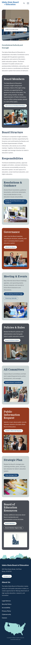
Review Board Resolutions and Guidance (14, 201)
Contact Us (6, 576)
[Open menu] (28, 3)
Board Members (10, 523)
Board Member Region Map (13, 528)
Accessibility (6, 608)
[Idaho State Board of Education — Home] (10, 3)
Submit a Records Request (13, 430)
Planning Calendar (11, 298)
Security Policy (6, 604)
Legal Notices (6, 601)
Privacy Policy (6, 611)
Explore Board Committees (13, 382)
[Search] (24, 3)
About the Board (10, 247)
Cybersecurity (6, 614)
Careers (4, 618)
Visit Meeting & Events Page (13, 294)
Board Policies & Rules (12, 340)
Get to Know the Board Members (15, 105)
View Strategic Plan (11, 475)
